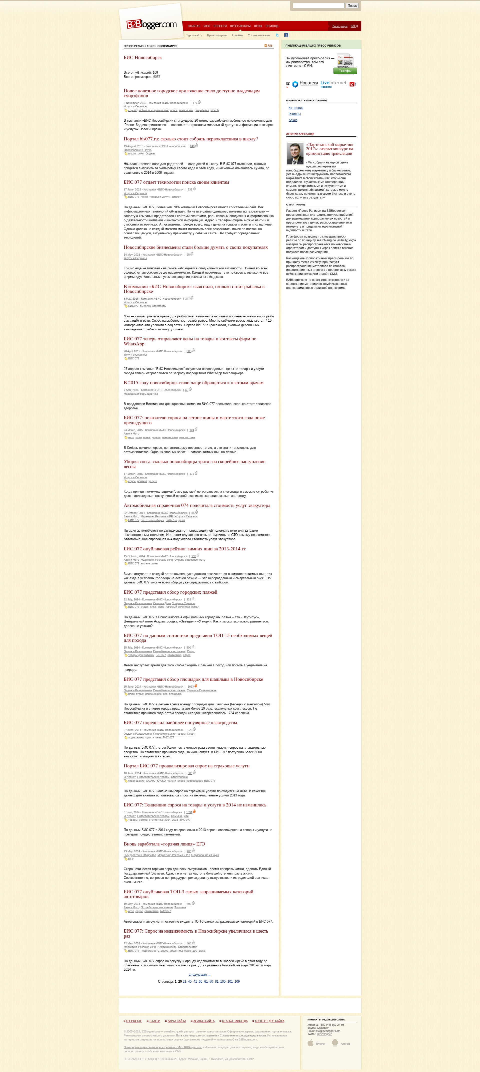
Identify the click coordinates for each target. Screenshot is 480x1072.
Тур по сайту (194, 35)
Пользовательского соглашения (196, 1035)
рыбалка (145, 305)
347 (187, 298)
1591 (189, 812)
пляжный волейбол (178, 606)
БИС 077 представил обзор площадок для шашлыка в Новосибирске (193, 679)
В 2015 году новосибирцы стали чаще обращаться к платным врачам (194, 382)
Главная (194, 26)
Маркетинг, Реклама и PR (157, 516)
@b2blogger (324, 1033)
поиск (174, 110)
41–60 (198, 981)
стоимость (159, 305)
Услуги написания (259, 35)
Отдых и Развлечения (138, 603)
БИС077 (133, 305)
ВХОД (354, 26)
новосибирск (153, 693)
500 (188, 647)
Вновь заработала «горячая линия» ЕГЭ (164, 843)
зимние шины (149, 563)
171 (192, 473)
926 (190, 729)
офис (187, 950)
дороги (156, 437)
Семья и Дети (162, 603)
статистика (175, 655)
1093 (191, 686)
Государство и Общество (140, 854)
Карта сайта (177, 1020)
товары (133, 819)
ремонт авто (170, 437)
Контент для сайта (269, 1020)
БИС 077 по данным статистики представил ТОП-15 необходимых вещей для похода (198, 637)
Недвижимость (167, 946)
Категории (296, 107)
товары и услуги (160, 196)
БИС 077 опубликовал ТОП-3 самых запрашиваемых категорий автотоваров (188, 893)
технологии (186, 110)
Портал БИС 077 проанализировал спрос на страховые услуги (187, 765)
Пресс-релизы (240, 26)
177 (195, 102)
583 (190, 773)
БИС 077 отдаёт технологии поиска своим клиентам (176, 182)
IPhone (320, 1043)
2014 (167, 819)
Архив (293, 120)
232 (190, 189)
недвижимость (150, 950)
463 (189, 943)
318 (188, 599)
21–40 (187, 981)
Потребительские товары (169, 651)
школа (132, 153)
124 (192, 430)
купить (150, 737)
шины (146, 437)
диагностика (187, 437)
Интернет (130, 776)
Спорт (191, 651)
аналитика (176, 950)
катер (140, 737)
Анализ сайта (204, 1020)
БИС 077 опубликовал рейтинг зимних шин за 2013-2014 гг (185, 548)
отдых (144, 606)
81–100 (220, 981)
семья (195, 606)
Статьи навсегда (235, 1020)
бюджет (150, 153)
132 (194, 556)
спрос (132, 481)
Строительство (187, 946)
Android (345, 1043)
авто (131, 437)
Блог (207, 26)
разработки (202, 110)
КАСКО (161, 780)
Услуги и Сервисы (135, 106)
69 (186, 389)
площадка (175, 693)
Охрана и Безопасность (189, 559)
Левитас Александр (300, 134)
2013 (175, 819)
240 (192, 146)
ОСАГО (151, 780)
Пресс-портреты (217, 35)
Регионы (295, 113)
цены (141, 153)
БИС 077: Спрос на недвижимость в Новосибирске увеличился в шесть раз (196, 933)
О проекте (134, 1020)
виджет (176, 196)
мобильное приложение (154, 110)
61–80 (209, 981)
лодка (132, 737)
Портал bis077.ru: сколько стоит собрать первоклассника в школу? (191, 138)
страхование (136, 780)
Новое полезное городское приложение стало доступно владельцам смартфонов (192, 92)
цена (159, 737)
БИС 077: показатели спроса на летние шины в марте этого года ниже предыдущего (194, 419)
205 (189, 851)
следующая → (200, 974)
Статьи (155, 1020)
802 (189, 903)
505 (189, 351)
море (161, 606)
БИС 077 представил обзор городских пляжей (170, 592)
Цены (258, 26)
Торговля (180, 907)
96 (193, 512)
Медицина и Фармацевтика (141, 393)
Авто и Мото (131, 433)
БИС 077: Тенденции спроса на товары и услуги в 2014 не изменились (195, 804)
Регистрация (340, 26)
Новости (220, 26)
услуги (152, 481)
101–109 (234, 981)
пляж (153, 606)
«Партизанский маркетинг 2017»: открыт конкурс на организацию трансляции (330, 148)
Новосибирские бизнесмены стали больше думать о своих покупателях (196, 247)
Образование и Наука (138, 149)
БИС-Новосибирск (152, 520)
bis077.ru (171, 520)
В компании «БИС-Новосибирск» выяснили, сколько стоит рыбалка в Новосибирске (194, 288)
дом (195, 950)
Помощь (272, 26)
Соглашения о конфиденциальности (243, 1035)
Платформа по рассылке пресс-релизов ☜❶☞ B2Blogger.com (163, 1047)
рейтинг (142, 481)
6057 (156, 77)
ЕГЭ (131, 858)
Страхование (179, 776)
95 (188, 254)
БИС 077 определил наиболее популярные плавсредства (180, 722)
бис (165, 693)
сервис (132, 110)
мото (139, 437)
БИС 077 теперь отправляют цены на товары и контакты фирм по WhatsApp (190, 340)
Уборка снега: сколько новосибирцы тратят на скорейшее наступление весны (194, 463)
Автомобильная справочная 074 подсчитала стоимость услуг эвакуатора (197, 505)
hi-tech (214, 110)
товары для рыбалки (141, 655)
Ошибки (237, 35)
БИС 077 (133, 196)
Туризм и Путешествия (201, 690)
